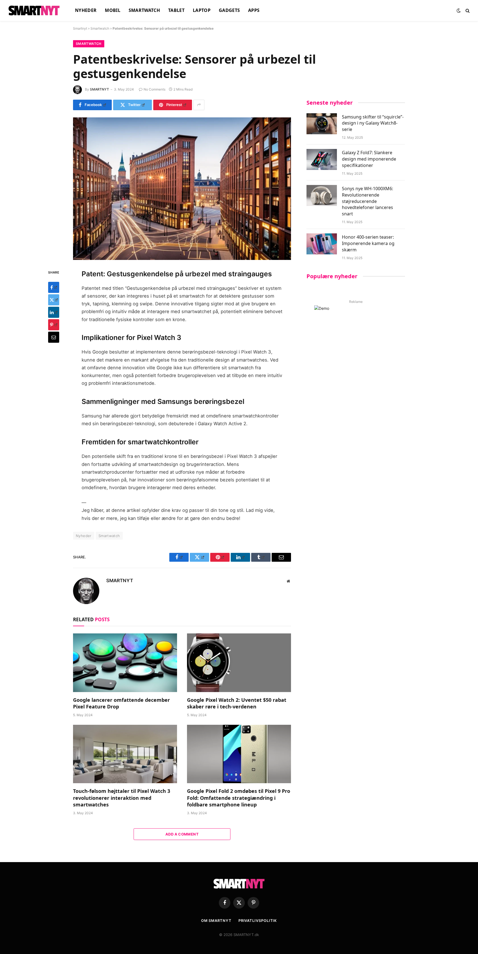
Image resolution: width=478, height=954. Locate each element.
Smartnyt (80, 28)
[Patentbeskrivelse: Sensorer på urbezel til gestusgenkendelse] (182, 188)
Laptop (202, 10)
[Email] (53, 336)
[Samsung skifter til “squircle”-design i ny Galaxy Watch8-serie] (321, 123)
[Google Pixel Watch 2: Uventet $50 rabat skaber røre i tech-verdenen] (239, 662)
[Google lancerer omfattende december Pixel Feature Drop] (125, 662)
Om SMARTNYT (216, 920)
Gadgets (229, 10)
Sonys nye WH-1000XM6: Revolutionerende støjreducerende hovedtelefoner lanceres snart (367, 201)
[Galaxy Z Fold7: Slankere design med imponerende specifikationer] (321, 159)
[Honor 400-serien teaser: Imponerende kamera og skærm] (321, 243)
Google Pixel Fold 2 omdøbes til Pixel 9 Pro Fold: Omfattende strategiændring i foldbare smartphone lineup (238, 798)
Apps (253, 10)
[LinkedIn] (53, 312)
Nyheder (86, 10)
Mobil (112, 10)
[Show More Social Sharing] (198, 105)
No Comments (154, 89)
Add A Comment (182, 834)
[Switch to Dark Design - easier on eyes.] (458, 10)
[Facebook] (53, 287)
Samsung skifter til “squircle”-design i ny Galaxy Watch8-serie (373, 123)
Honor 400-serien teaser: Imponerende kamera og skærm (368, 243)
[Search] (467, 10)
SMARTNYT (99, 89)
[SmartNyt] (34, 10)
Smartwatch (144, 10)
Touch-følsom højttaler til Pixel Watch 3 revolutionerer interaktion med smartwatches (121, 798)
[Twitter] (53, 299)
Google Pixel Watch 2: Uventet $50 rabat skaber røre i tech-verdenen (236, 703)
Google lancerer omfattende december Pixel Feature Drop (121, 703)
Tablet (176, 10)
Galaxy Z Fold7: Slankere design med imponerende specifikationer (369, 158)
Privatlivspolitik (257, 920)
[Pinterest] (53, 324)
